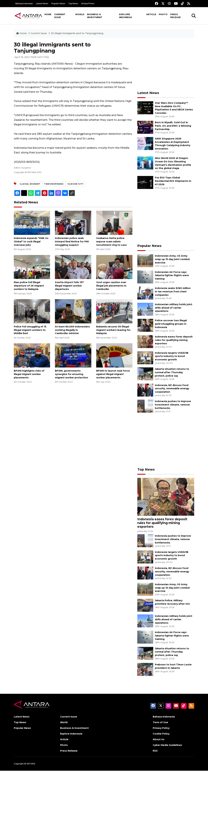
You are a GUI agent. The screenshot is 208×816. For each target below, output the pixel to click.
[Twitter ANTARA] (163, 3)
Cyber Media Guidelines (167, 745)
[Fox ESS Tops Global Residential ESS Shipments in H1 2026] (145, 182)
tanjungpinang (54, 184)
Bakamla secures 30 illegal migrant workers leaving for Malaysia (113, 330)
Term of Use (160, 722)
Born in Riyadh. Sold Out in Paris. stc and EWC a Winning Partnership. (173, 126)
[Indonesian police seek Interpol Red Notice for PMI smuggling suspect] (73, 222)
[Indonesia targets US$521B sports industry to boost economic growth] (145, 357)
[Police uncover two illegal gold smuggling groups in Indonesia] (145, 325)
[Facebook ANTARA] (156, 3)
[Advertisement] (165, 64)
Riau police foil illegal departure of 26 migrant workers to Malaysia (29, 286)
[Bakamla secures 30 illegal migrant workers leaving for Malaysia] (114, 311)
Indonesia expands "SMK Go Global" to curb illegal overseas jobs (31, 241)
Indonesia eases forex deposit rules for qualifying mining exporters (174, 340)
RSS (155, 750)
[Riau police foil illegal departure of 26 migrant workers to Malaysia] (32, 266)
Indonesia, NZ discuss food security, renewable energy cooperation (172, 388)
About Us (158, 739)
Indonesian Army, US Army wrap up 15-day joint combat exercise (172, 259)
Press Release (175, 16)
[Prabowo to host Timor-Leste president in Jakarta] (145, 669)
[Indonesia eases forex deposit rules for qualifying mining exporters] (145, 341)
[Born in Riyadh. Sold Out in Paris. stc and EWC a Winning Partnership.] (145, 127)
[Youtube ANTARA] (176, 3)
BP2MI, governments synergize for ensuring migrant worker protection (71, 374)
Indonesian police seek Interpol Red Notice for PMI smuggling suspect (72, 241)
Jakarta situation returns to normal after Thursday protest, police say (172, 372)
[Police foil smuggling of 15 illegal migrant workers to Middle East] (32, 311)
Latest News (42, 3)
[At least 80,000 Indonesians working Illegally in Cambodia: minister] (73, 311)
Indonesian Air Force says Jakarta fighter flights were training (172, 275)
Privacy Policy (161, 728)
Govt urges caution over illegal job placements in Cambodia (111, 286)
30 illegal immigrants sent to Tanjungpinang (77, 33)
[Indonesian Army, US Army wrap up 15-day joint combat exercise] (145, 260)
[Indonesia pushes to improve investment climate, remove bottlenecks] (145, 405)
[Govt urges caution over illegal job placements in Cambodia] (114, 266)
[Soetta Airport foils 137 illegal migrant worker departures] (73, 266)
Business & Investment (94, 16)
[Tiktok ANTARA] (182, 3)
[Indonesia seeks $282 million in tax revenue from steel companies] (145, 292)
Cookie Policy (161, 733)
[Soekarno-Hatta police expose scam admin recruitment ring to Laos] (114, 222)
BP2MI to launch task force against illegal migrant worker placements (113, 374)
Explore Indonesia (125, 16)
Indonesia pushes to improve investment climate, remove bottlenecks (173, 405)
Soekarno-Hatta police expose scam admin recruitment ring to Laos (111, 241)
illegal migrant (30, 184)
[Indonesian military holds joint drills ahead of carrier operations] (145, 309)
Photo (163, 14)
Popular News (58, 3)
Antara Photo (87, 3)
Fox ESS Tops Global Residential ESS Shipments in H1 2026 (173, 181)
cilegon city (75, 184)
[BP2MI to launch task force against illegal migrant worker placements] (114, 355)
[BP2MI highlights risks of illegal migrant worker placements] (32, 355)
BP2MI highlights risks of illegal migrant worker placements (29, 374)
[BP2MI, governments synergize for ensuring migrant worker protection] (73, 355)
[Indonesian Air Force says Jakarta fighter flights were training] (145, 276)
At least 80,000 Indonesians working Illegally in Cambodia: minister (72, 330)
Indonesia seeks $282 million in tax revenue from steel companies (173, 291)
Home (47, 14)
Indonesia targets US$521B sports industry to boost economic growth (171, 356)
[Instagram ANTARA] (169, 3)
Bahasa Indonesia (24, 3)
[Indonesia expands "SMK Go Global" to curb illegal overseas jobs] (32, 222)
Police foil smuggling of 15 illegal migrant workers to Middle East (30, 330)
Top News (73, 3)
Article (151, 14)
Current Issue (59, 16)
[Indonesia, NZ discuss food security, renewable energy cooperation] (145, 389)
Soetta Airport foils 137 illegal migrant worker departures (69, 286)
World (79, 14)
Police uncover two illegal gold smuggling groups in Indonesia (171, 324)
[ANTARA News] (28, 15)
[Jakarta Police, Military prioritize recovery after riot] (145, 605)
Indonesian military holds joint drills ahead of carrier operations (173, 308)
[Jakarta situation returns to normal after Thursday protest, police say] (145, 373)
